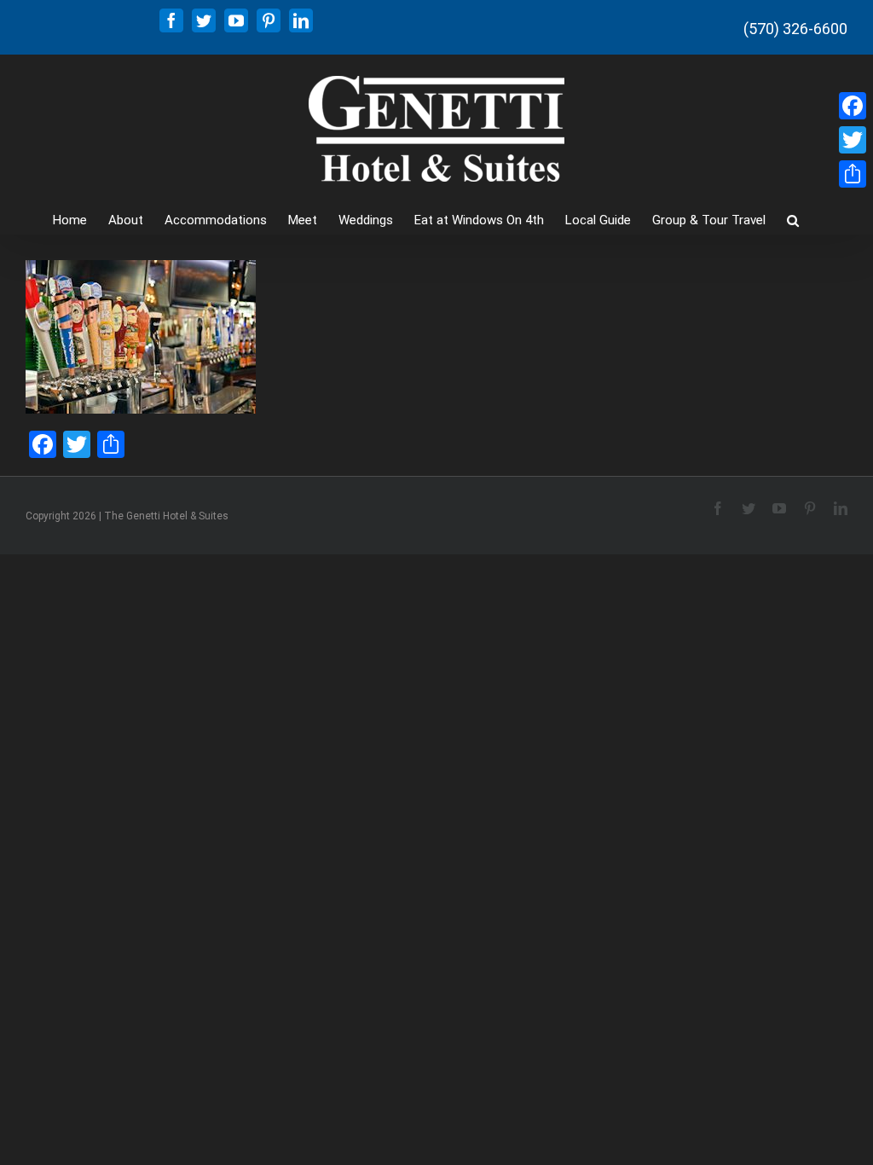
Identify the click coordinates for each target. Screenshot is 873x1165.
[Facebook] (852, 106)
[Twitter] (852, 140)
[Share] (852, 174)
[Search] (793, 219)
